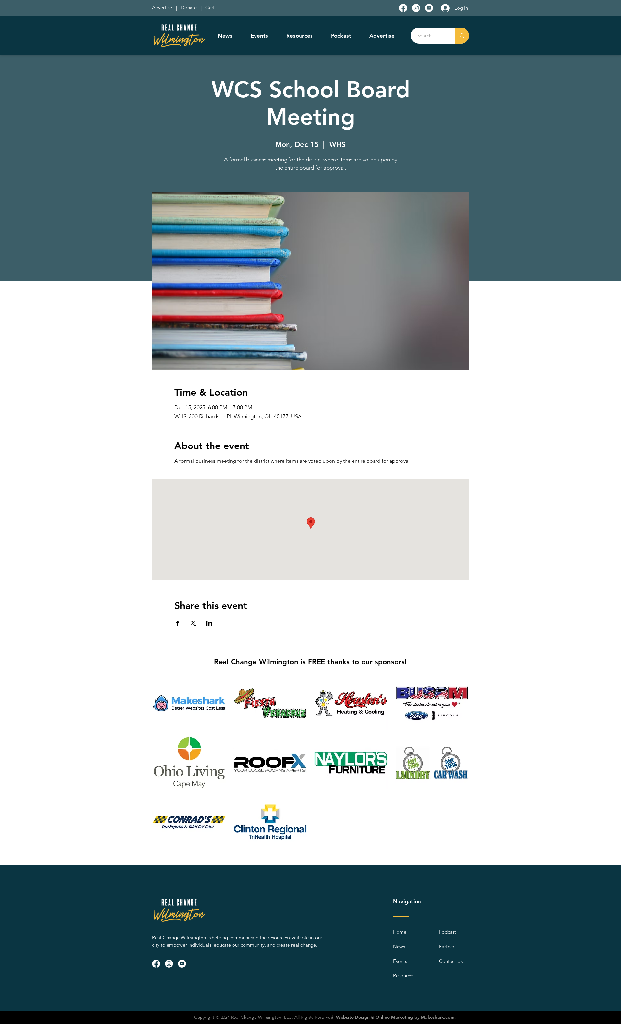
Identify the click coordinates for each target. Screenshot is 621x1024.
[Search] (462, 36)
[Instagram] (416, 8)
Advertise (162, 8)
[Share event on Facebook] (177, 623)
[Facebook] (403, 8)
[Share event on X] (193, 623)
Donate (190, 8)
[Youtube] (429, 8)
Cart (210, 8)
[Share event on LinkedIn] (209, 623)
